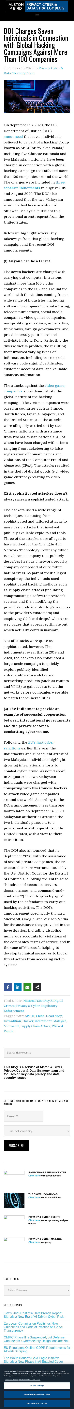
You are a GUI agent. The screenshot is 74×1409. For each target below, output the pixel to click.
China (40, 1016)
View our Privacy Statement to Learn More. (22, 1380)
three (60, 182)
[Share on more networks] (37, 987)
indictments (30, 188)
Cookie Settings (37, 1386)
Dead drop (54, 1016)
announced (13, 136)
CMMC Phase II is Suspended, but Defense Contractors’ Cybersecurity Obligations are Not (36, 1339)
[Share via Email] (27, 987)
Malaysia (59, 1021)
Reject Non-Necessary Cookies (37, 1395)
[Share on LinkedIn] (18, 987)
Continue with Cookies (37, 1403)
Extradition (12, 1021)
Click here (34, 1175)
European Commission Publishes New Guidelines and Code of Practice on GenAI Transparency (33, 1327)
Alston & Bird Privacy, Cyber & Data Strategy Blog (37, 6)
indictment (43, 1021)
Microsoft (11, 1026)
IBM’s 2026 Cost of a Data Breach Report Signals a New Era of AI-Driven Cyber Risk (34, 1314)
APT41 (29, 1016)
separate (11, 188)
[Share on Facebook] (8, 987)
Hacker (27, 1021)
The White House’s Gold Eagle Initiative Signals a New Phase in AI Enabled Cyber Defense (33, 1361)
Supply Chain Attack (35, 1026)
